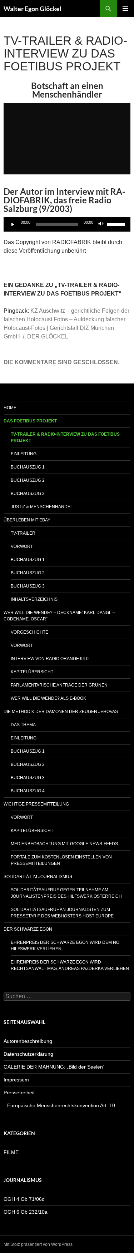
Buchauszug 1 (28, 467)
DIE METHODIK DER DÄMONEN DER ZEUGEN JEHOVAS (61, 711)
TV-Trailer (23, 533)
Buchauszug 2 (28, 480)
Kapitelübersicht (32, 671)
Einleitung (23, 453)
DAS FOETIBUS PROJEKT (30, 421)
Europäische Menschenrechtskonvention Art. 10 (61, 1105)
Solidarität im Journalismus (38, 876)
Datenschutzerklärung (28, 1054)
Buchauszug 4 (28, 790)
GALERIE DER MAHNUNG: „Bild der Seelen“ (54, 1067)
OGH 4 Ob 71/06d (24, 1199)
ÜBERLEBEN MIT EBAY (27, 520)
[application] (67, 224)
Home (10, 407)
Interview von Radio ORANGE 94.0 (50, 658)
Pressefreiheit (19, 1092)
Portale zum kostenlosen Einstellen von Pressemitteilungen (61, 860)
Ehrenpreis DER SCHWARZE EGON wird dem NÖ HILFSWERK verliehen (65, 945)
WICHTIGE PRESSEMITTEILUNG (36, 804)
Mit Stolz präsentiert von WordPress (38, 1244)
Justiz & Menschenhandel (42, 506)
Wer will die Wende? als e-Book (48, 698)
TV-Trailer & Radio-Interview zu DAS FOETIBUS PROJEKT (65, 437)
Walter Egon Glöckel (32, 9)
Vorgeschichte (29, 632)
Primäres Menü (125, 8)
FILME (11, 1152)
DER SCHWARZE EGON (28, 929)
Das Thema (23, 724)
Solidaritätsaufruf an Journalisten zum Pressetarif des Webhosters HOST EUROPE (62, 912)
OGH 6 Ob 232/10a (26, 1212)
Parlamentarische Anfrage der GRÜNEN (59, 685)
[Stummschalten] (101, 224)
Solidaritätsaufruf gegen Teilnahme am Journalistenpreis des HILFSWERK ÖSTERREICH (66, 893)
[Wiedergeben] (12, 224)
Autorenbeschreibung (28, 1041)
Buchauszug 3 (28, 493)
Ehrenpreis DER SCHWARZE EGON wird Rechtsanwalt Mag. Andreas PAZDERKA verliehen (70, 965)
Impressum (16, 1080)
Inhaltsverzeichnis (34, 599)
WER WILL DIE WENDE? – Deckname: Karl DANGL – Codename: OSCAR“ (59, 615)
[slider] (117, 223)
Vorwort (22, 546)
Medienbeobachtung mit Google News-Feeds (64, 843)
